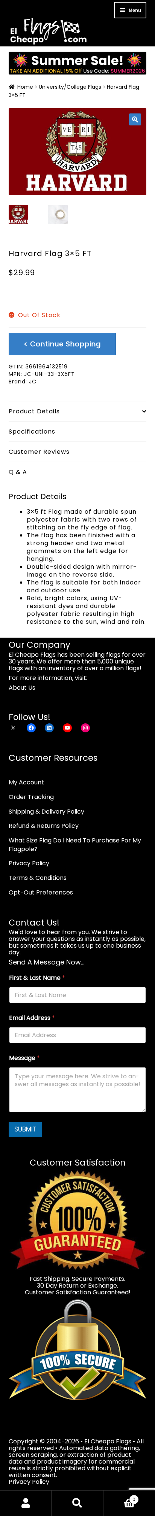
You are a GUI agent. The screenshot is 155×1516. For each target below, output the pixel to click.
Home (25, 87)
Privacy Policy (29, 863)
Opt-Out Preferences (41, 892)
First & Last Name (37, 977)
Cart (119, 1497)
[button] (135, 119)
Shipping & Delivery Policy (46, 811)
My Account (26, 782)
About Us (22, 687)
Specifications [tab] (32, 431)
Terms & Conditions (38, 878)
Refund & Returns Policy (44, 825)
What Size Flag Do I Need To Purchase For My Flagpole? (75, 844)
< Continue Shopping (62, 344)
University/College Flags (70, 87)
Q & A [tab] (18, 472)
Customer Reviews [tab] (39, 451)
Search (77, 1503)
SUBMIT (25, 1129)
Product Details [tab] (34, 411)
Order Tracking (31, 797)
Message (24, 1057)
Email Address (32, 1017)
